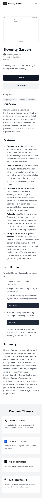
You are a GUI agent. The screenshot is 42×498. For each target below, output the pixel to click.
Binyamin (17, 55)
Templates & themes (27, 100)
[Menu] (36, 3)
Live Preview (21, 85)
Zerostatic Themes (17, 441)
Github (21, 77)
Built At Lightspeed (18, 479)
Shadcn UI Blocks (17, 420)
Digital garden (10, 100)
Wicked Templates (17, 461)
